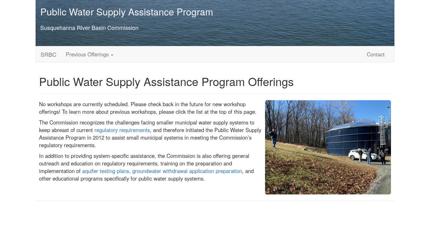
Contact (376, 54)
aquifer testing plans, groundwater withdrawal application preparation (162, 171)
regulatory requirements (122, 130)
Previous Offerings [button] (88, 54)
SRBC (48, 54)
